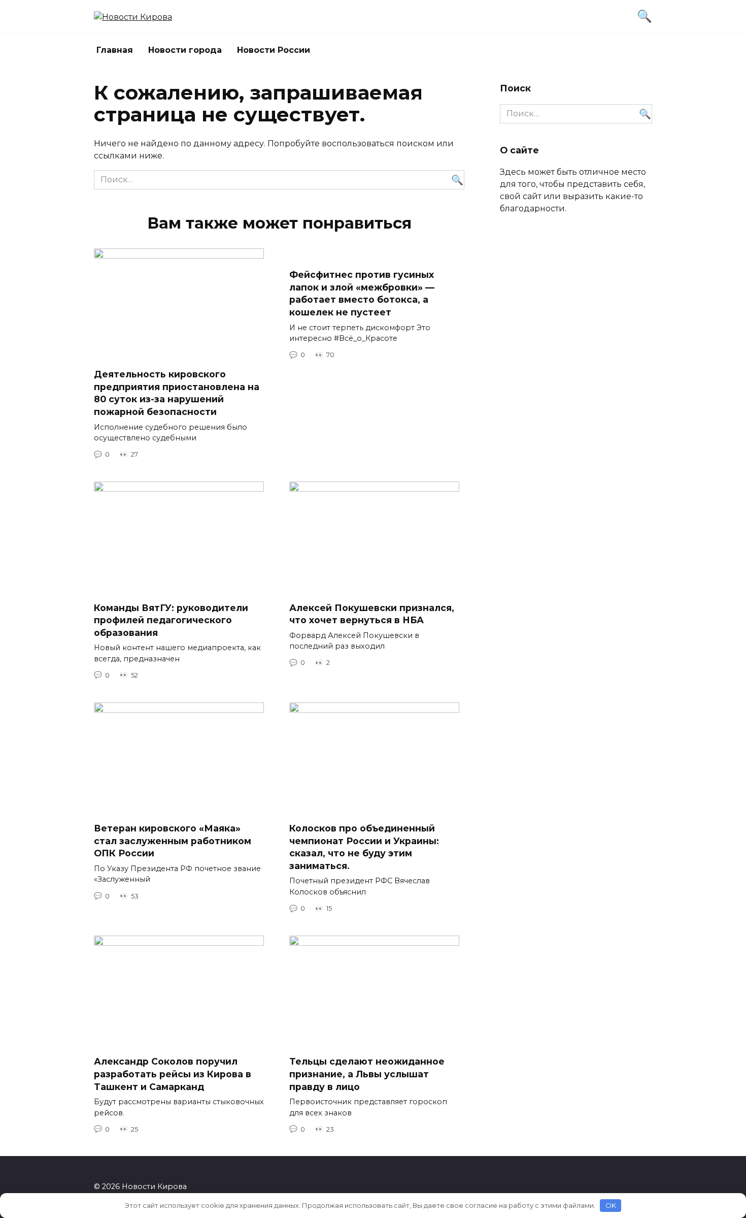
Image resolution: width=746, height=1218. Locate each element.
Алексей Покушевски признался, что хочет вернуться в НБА (371, 613)
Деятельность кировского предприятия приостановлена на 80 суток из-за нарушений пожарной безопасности (176, 393)
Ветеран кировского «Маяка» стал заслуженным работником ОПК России (172, 840)
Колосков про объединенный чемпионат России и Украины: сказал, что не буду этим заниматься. (364, 847)
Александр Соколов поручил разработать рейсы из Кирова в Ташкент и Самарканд (172, 1074)
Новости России (273, 50)
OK (610, 1205)
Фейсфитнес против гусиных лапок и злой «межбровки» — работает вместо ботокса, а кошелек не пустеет (361, 293)
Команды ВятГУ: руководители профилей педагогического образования (171, 619)
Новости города (185, 50)
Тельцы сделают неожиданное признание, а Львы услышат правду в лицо (367, 1074)
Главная (114, 50)
